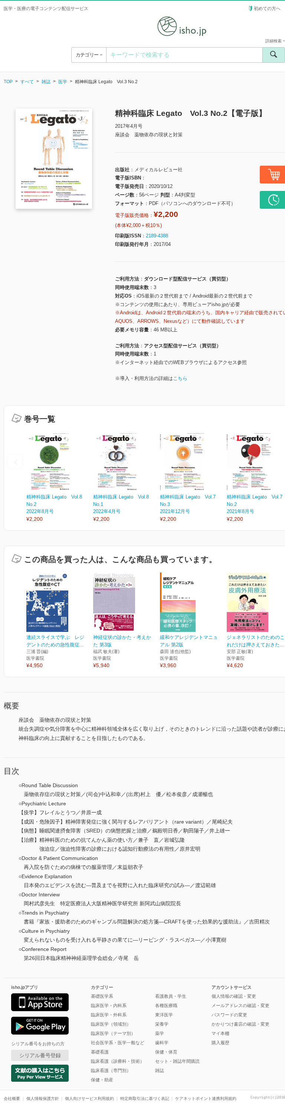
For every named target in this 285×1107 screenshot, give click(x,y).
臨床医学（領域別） (111, 1024)
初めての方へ (267, 8)
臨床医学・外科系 (109, 1014)
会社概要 (12, 1098)
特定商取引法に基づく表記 (144, 1098)
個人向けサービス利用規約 (89, 1098)
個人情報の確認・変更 (234, 996)
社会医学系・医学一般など (117, 1042)
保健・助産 (102, 1079)
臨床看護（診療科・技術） (117, 1061)
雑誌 (46, 81)
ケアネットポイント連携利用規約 (205, 1098)
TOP (8, 81)
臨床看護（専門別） (111, 1070)
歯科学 (161, 1042)
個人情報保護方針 (42, 1098)
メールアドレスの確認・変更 (240, 1005)
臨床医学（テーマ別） (113, 1033)
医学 (62, 81)
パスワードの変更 (229, 1014)
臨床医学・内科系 (109, 1005)
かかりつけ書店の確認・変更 (240, 1024)
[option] (59, 477)
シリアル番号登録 (40, 1055)
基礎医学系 (102, 996)
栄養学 (161, 1024)
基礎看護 (100, 1052)
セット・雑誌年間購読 (177, 1061)
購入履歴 (220, 1042)
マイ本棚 (220, 1033)
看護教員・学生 (170, 996)
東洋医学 (164, 1014)
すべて (27, 81)
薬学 (159, 1033)
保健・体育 (166, 1052)
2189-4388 (157, 235)
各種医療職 (166, 1005)
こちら (180, 378)
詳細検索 (274, 41)
